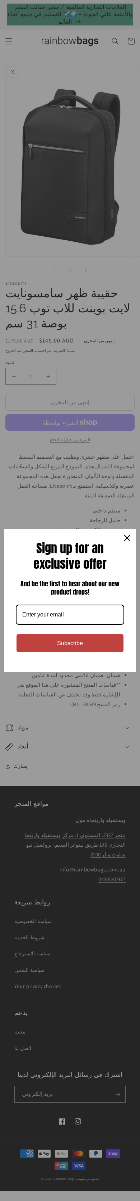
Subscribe (70, 643)
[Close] (127, 538)
